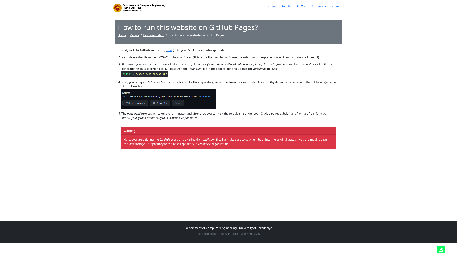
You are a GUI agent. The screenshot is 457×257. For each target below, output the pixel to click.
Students (317, 6)
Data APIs (225, 233)
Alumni (336, 6)
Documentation (153, 35)
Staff (299, 6)
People (286, 6)
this (169, 50)
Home (271, 6)
